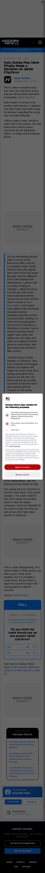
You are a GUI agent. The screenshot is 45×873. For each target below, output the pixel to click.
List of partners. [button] (14, 446)
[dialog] (22, 436)
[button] (22, 430)
